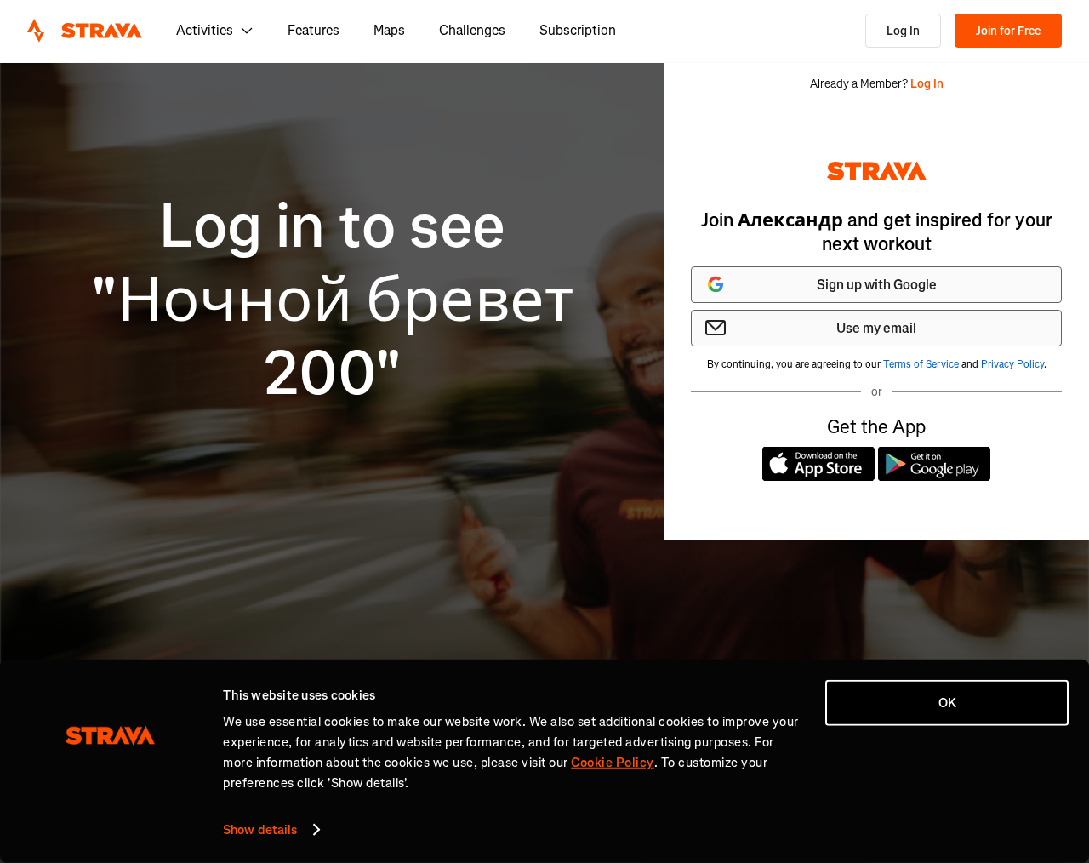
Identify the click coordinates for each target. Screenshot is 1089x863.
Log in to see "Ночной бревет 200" (332, 300)
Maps (389, 30)
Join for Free (1008, 31)
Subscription (577, 30)
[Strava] (84, 30)
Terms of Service (921, 364)
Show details (260, 829)
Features (313, 30)
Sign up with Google (877, 285)
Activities (204, 30)
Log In (903, 31)
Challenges (472, 30)
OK (947, 703)
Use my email (876, 328)
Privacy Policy (1012, 364)
